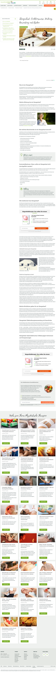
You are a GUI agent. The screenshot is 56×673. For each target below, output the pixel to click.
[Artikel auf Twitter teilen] (21, 49)
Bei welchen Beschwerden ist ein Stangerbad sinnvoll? (8, 26)
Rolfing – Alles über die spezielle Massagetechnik (9, 600)
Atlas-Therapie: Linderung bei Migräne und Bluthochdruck (45, 573)
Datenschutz (10, 666)
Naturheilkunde (22, 631)
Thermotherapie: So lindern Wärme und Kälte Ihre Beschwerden (26, 546)
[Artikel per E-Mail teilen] (23, 49)
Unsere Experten (36, 655)
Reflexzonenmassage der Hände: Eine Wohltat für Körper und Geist (28, 431)
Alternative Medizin (17, 5)
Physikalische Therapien (18, 7)
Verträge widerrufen (34, 667)
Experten (40, 5)
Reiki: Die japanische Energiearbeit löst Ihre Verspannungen (25, 518)
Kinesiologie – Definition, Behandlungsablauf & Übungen (27, 600)
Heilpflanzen (9, 5)
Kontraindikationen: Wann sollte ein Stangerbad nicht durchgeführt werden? (8, 29)
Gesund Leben (3, 5)
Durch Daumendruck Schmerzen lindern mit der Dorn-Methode (27, 573)
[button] (55, 9)
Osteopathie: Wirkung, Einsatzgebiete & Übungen (7, 488)
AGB (1, 666)
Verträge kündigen (28, 666)
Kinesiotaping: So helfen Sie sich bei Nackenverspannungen (9, 629)
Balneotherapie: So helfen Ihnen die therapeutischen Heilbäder (9, 573)
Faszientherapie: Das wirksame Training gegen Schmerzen (8, 431)
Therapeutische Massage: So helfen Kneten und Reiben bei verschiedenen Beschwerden (27, 460)
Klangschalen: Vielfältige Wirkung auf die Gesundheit (27, 629)
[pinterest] (47, 654)
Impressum (5, 666)
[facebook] (44, 654)
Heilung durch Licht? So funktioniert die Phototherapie (8, 517)
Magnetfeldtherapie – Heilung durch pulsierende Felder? (8, 459)
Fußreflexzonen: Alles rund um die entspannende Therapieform (9, 545)
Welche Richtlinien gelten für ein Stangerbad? (7, 33)
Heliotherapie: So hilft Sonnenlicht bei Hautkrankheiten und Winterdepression (46, 460)
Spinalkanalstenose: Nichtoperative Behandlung (45, 600)
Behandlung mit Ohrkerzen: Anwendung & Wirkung (26, 488)
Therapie (29, 125)
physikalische (25, 125)
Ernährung (25, 5)
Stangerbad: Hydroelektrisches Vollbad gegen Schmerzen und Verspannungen (8, 39)
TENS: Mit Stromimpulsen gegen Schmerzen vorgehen (46, 517)
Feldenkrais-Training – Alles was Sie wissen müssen (46, 488)
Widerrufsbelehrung (16, 666)
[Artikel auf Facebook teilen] (20, 49)
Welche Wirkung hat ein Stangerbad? (8, 23)
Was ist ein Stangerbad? (6, 21)
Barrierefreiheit (22, 666)
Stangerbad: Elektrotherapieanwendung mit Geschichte (9, 36)
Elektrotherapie (28, 56)
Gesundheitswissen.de (4, 7)
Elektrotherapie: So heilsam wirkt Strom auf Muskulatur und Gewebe (46, 432)
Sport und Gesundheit (33, 5)
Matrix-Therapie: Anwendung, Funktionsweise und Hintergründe (46, 545)
